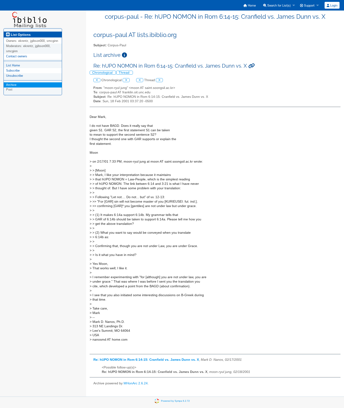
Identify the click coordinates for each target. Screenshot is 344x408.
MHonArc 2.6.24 (136, 383)
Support (309, 5)
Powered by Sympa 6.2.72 (175, 401)
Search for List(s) (278, 5)
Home (251, 5)
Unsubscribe (14, 75)
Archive (11, 85)
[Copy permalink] (251, 66)
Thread (124, 72)
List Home (13, 65)
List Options (20, 34)
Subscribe (13, 70)
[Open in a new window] (124, 55)
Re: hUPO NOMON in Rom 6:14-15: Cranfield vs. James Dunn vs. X (146, 359)
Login (333, 5)
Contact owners (16, 56)
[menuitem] (250, 5)
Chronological (102, 72)
